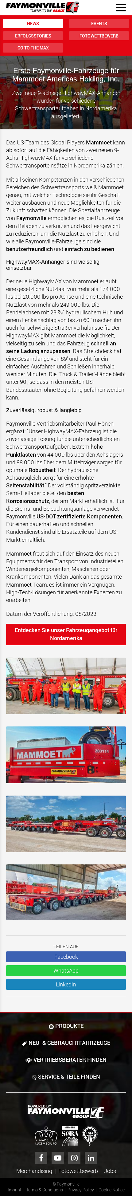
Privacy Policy (81, 1190)
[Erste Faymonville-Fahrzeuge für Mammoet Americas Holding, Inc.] (66, 689)
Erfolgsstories (33, 36)
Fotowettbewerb (99, 36)
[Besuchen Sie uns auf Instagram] (74, 1158)
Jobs (110, 1170)
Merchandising (34, 1170)
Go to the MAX (33, 48)
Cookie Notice (112, 1190)
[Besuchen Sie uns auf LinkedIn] (91, 1158)
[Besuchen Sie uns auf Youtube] (57, 1158)
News (33, 23)
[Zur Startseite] (42, 8)
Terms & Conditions (44, 1190)
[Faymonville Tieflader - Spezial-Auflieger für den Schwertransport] (66, 1112)
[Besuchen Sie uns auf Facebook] (41, 1158)
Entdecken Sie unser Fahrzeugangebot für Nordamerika (66, 634)
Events (99, 23)
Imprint (14, 1190)
